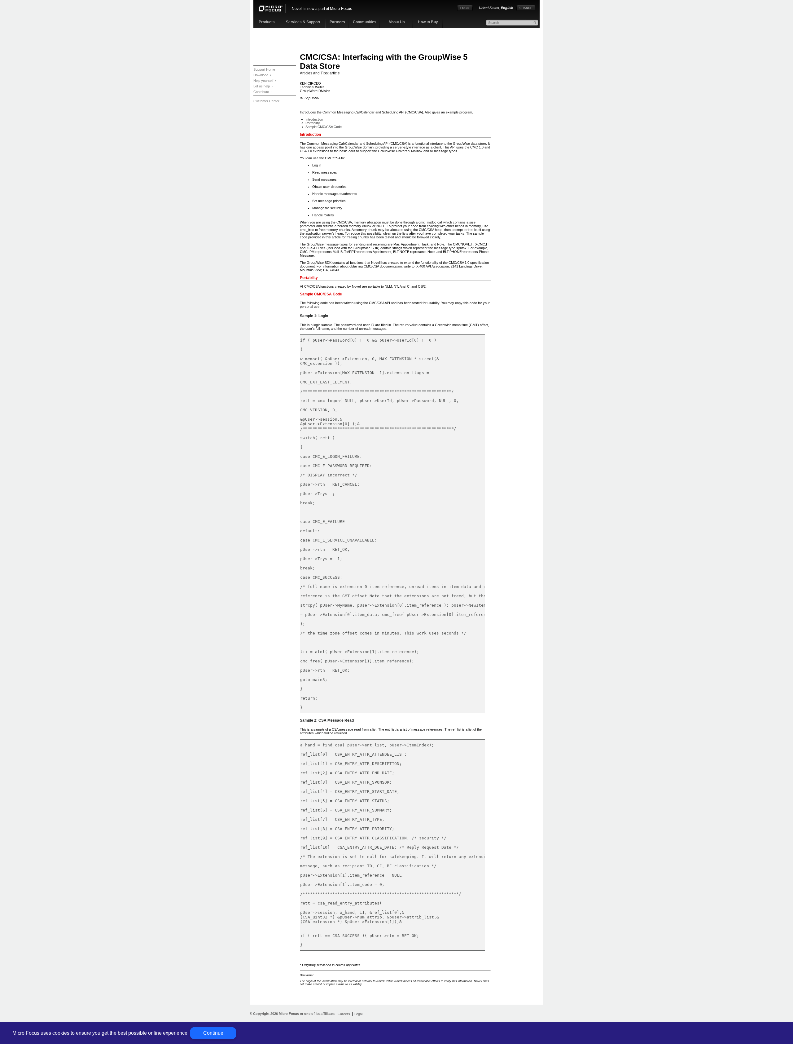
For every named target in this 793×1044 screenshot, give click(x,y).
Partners (337, 22)
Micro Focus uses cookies (40, 1033)
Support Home (264, 69)
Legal (358, 1014)
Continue (213, 1033)
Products (267, 22)
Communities (364, 22)
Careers (344, 1014)
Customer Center (266, 101)
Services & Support (303, 22)
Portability (312, 123)
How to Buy (428, 22)
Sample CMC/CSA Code (323, 127)
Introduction (314, 119)
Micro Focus (341, 8)
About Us (396, 22)
